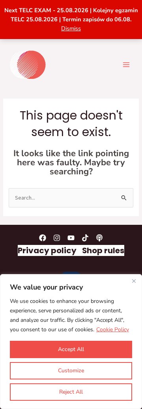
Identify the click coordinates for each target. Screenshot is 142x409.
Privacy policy (47, 250)
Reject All (71, 392)
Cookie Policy (112, 329)
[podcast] (99, 237)
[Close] (133, 281)
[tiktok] (85, 237)
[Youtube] (71, 237)
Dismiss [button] (71, 28)
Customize (71, 370)
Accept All (71, 349)
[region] (71, 341)
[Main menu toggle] (126, 64)
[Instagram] (56, 237)
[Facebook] (42, 237)
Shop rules (103, 250)
